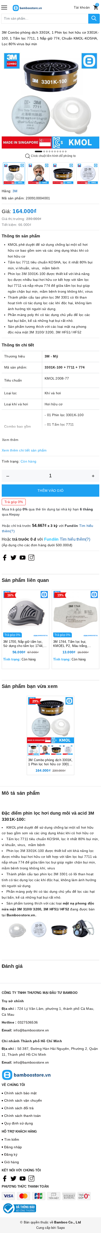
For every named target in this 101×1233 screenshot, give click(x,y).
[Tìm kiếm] (94, 19)
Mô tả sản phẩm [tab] (21, 793)
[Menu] (4, 7)
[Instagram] (31, 558)
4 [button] (49, 151)
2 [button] (44, 151)
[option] (50, 100)
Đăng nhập (13, 1147)
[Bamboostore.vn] (34, 7)
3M (15, 191)
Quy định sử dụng (18, 1123)
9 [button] (63, 151)
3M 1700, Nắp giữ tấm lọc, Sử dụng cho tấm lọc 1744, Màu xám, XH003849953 (23, 644)
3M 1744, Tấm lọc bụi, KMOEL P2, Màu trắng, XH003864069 (70, 644)
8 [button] (60, 151)
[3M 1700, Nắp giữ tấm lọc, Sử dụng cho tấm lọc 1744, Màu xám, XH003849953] (25, 613)
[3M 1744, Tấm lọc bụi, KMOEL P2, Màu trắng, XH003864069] (75, 613)
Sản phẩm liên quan (25, 580)
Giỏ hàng (11, 1162)
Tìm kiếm (11, 1139)
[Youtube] (22, 558)
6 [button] (55, 151)
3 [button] (47, 151)
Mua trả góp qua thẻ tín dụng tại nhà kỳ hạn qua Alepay (47, 511)
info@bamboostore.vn (31, 1030)
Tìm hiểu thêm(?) (75, 539)
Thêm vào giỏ (50, 491)
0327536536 (28, 1022)
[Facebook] (5, 558)
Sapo (61, 1228)
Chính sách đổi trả (19, 1108)
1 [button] (38, 151)
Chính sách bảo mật (20, 1093)
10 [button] (65, 151)
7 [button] (57, 151)
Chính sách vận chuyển (23, 1100)
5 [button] (52, 151)
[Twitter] (13, 558)
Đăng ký (10, 1154)
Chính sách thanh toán (22, 1116)
